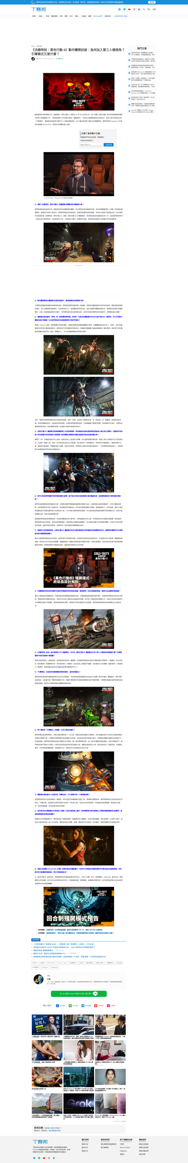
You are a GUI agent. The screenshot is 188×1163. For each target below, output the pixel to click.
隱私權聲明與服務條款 (108, 1144)
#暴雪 (42, 963)
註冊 (154, 9)
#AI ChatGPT (98, 16)
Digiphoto (123, 1151)
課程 (89, 16)
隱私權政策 (119, 2)
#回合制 (119, 963)
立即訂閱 (108, 145)
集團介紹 (85, 1144)
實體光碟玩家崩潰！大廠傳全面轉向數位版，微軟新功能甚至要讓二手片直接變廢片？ (143, 105)
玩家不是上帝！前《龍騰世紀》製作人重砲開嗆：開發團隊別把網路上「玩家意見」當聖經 (143, 86)
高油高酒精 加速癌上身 (39, 1089)
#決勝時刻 (72, 963)
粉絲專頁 (62, 1005)
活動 (76, 16)
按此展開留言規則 (55, 1130)
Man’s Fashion (125, 1147)
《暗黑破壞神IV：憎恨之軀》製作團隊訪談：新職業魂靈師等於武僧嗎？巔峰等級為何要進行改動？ (80, 933)
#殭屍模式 (110, 963)
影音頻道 (101, 1005)
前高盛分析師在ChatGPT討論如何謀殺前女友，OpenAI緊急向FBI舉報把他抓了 (64, 947)
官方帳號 (75, 1005)
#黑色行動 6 (100, 963)
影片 (71, 16)
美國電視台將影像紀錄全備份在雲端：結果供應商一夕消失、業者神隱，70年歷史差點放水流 (69, 957)
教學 (66, 16)
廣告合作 (85, 1147)
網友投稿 (142, 1154)
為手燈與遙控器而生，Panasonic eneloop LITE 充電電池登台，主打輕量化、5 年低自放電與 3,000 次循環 (143, 93)
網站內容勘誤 (143, 1144)
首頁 (32, 46)
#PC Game (51, 963)
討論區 (84, 16)
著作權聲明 (105, 1147)
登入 (149, 9)
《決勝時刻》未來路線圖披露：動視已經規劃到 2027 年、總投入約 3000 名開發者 (74, 930)
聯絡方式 (85, 1151)
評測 (61, 16)
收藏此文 (60, 58)
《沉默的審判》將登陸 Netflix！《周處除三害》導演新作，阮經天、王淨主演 (63, 944)
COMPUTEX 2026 (120, 16)
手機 (47, 16)
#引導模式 (35, 967)
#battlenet (54, 967)
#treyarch (45, 967)
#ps (65, 963)
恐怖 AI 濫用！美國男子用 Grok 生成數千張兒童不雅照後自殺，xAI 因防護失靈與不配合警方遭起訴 (78, 1117)
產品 (40, 16)
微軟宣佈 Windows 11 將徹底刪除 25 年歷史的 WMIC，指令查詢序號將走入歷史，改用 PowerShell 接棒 (143, 73)
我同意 (152, 2)
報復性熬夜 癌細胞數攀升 (43, 950)
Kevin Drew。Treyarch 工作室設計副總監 (58, 198)
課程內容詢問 (143, 1147)
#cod (59, 963)
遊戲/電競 (54, 16)
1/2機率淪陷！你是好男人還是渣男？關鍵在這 (46, 1036)
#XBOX (34, 963)
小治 (36, 58)
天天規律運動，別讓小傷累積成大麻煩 (43, 1062)
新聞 (33, 16)
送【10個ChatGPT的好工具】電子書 (75, 994)
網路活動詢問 (143, 1151)
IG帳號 (113, 1005)
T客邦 (122, 1144)
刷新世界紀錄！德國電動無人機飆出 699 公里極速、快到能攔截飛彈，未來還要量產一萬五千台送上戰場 (143, 54)
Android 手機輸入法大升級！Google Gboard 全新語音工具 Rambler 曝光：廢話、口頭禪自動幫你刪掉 (143, 112)
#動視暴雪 (89, 963)
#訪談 (81, 963)
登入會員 (51, 1128)
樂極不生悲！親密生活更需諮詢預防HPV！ (50, 954)
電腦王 (122, 1154)
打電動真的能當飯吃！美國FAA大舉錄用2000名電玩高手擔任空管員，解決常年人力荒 (143, 61)
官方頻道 (88, 1005)
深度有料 (108, 16)
